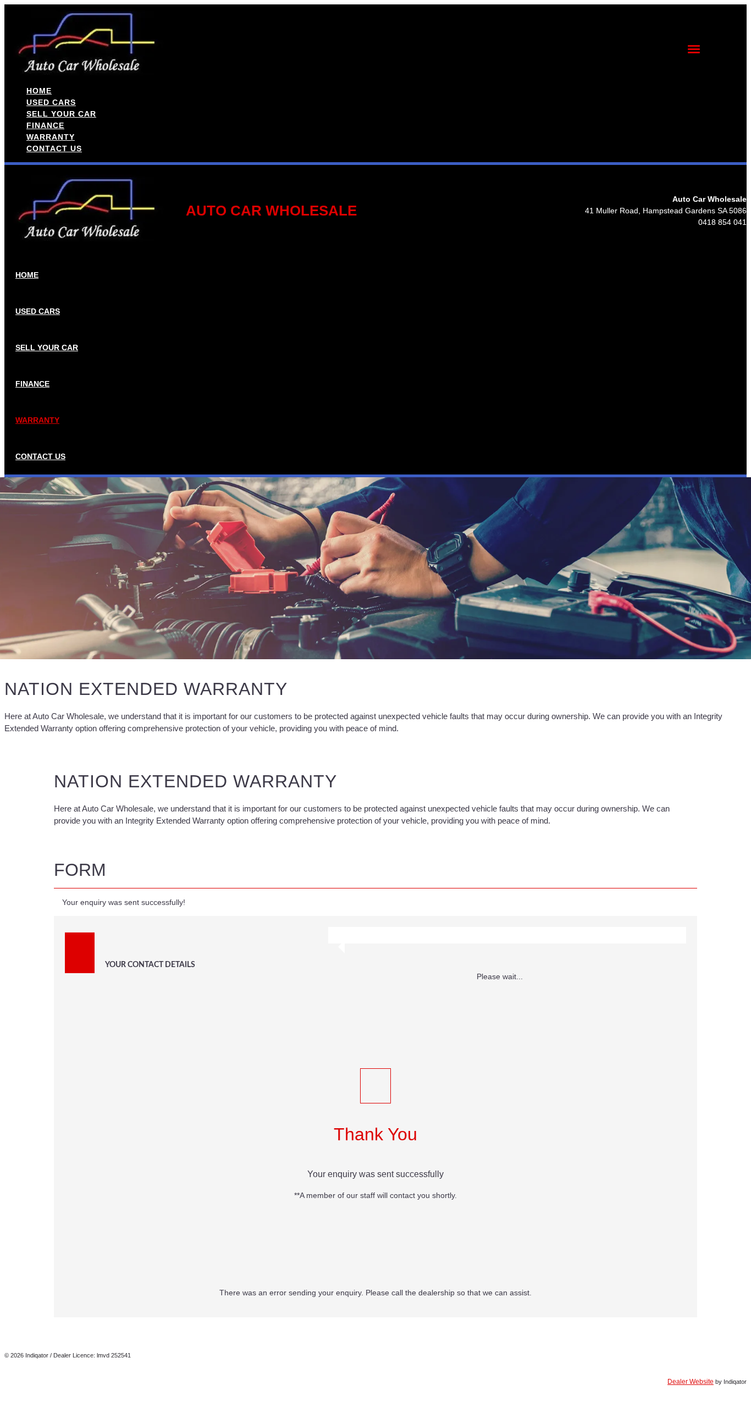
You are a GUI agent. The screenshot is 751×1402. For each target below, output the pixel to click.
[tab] (375, 874)
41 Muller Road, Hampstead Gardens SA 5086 (666, 210)
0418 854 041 (722, 222)
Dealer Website (690, 1382)
